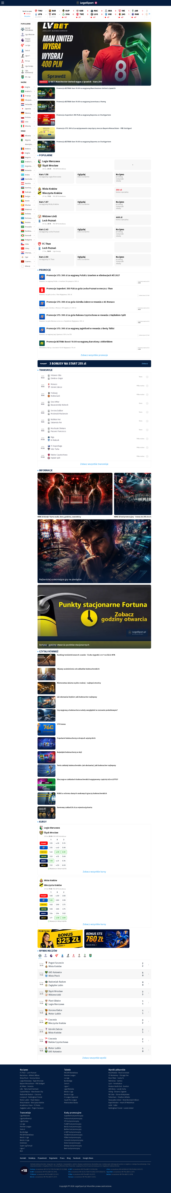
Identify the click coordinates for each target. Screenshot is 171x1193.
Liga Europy (24, 1121)
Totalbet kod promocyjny (73, 1135)
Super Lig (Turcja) (26, 1146)
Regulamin (53, 1158)
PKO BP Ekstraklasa (71, 1073)
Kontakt (23, 1158)
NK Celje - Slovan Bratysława (118, 1094)
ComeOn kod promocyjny (73, 1140)
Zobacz (145, 364)
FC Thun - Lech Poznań (28, 1073)
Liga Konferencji (26, 1118)
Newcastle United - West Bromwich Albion (123, 1100)
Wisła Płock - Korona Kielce (30, 1078)
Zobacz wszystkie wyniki (94, 1058)
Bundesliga (68, 1081)
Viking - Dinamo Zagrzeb (117, 1092)
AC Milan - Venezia (26, 1086)
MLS (21, 1151)
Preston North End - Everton (118, 1086)
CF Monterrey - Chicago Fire (118, 1075)
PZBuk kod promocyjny (72, 1137)
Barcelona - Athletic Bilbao (29, 1075)
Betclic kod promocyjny (72, 1127)
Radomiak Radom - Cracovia (30, 1094)
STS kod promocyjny (71, 1121)
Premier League (69, 1075)
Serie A (66, 1084)
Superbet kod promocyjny (73, 1116)
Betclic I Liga (68, 1092)
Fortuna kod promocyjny (73, 1118)
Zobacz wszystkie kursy (94, 871)
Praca (62, 1158)
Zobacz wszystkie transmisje (94, 464)
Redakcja (31, 1158)
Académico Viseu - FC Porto (30, 1105)
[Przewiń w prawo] (148, 14)
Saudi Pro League (70, 1100)
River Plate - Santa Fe (116, 1078)
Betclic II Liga (68, 1094)
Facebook (76, 1158)
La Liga (66, 1078)
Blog (69, 1158)
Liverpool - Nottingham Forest (31, 1097)
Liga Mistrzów (69, 1089)
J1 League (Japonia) (71, 1097)
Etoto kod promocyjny (72, 1143)
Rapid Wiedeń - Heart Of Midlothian (121, 1103)
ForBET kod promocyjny (72, 1124)
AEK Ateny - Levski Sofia (117, 1089)
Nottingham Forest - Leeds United (120, 1108)
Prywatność (42, 1158)
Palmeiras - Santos (115, 1081)
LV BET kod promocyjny (72, 1132)
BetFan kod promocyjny (72, 1129)
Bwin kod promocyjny (72, 1148)
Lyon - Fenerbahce (115, 1084)
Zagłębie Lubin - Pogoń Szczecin (32, 1108)
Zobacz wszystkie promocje (94, 355)
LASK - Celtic (112, 1105)
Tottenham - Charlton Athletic (119, 1097)
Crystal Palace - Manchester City (31, 1092)
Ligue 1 (66, 1086)
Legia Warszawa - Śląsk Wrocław (31, 1081)
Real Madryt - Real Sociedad (118, 1073)
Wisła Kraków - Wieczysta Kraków (32, 1103)
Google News (88, 1158)
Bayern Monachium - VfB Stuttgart (32, 1084)
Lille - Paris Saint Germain (29, 1089)
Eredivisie (23, 1143)
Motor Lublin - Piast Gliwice (30, 1100)
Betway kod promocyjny (73, 1146)
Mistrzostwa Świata (71, 1103)
